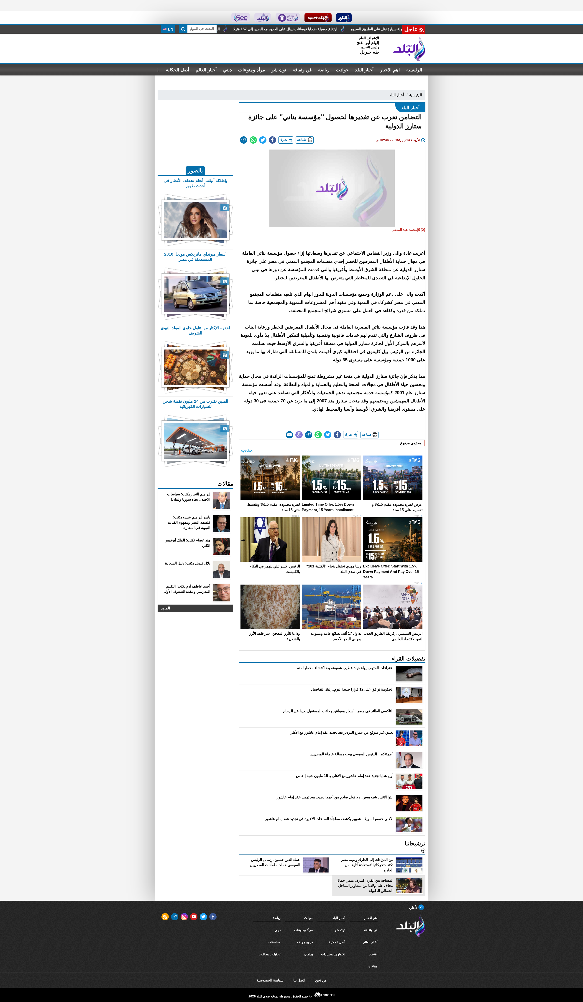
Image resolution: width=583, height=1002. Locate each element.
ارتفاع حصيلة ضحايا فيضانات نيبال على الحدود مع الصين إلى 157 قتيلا (386, 29)
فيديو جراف (305, 942)
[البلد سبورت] (318, 17)
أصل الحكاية (177, 69)
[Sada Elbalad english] (240, 17)
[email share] (243, 140)
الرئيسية (414, 69)
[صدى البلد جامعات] (288, 17)
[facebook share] (272, 140)
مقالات (373, 966)
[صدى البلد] (409, 48)
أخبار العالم (206, 69)
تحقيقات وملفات (270, 954)
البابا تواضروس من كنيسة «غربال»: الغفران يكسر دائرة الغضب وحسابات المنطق (259, 29)
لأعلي (413, 907)
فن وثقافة (302, 69)
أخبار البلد (364, 69)
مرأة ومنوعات (251, 69)
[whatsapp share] (253, 140)
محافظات (274, 942)
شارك (284, 140)
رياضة (324, 69)
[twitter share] (262, 140)
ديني (227, 69)
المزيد (165, 608)
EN (170, 29)
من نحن (321, 980)
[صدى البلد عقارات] (262, 17)
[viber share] (299, 434)
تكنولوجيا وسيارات (333, 954)
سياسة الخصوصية (269, 980)
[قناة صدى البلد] (344, 17)
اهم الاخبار (390, 69)
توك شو (278, 69)
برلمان (308, 954)
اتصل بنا (299, 980)
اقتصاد (373, 954)
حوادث (342, 69)
